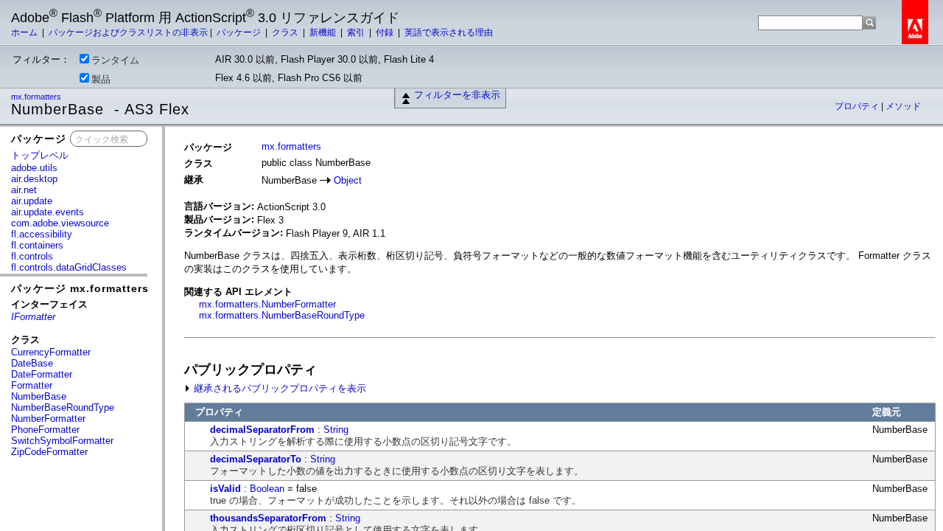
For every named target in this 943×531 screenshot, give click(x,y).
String (335, 429)
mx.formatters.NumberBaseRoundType (282, 315)
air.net (24, 189)
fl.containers (37, 245)
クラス (286, 32)
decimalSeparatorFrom (262, 429)
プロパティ (858, 106)
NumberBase (38, 396)
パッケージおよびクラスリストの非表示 (128, 32)
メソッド (903, 106)
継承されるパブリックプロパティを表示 (278, 388)
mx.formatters (37, 96)
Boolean (267, 488)
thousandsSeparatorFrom (268, 518)
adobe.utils (34, 167)
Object (348, 180)
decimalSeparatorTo (255, 459)
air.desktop (34, 178)
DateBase (32, 363)
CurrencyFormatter (51, 352)
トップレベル (40, 155)
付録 (386, 32)
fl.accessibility (41, 234)
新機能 (323, 32)
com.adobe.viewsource (60, 223)
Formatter (31, 385)
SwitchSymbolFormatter (62, 440)
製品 (101, 79)
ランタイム (115, 60)
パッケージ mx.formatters (80, 288)
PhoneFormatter (45, 429)
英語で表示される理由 (448, 32)
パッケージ (240, 32)
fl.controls (32, 256)
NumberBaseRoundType (62, 407)
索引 (357, 32)
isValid (225, 488)
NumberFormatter (48, 418)
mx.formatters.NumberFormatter (267, 304)
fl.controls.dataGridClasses (69, 267)
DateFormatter (41, 374)
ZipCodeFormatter (49, 451)
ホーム (25, 32)
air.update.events (47, 212)
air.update (31, 200)
